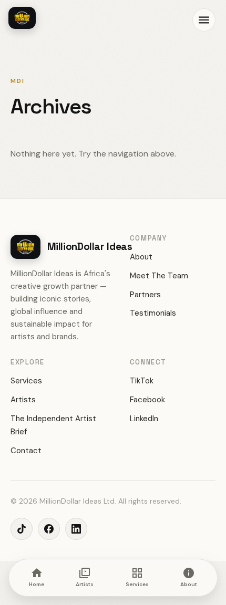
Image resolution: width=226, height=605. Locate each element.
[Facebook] (49, 529)
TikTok (141, 380)
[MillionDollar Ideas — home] (22, 18)
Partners (145, 294)
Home (36, 584)
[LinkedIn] (76, 529)
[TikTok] (22, 529)
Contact (26, 450)
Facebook (147, 399)
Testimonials (153, 313)
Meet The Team (159, 275)
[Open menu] (203, 20)
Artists (23, 399)
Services (26, 380)
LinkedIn (144, 418)
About (141, 257)
